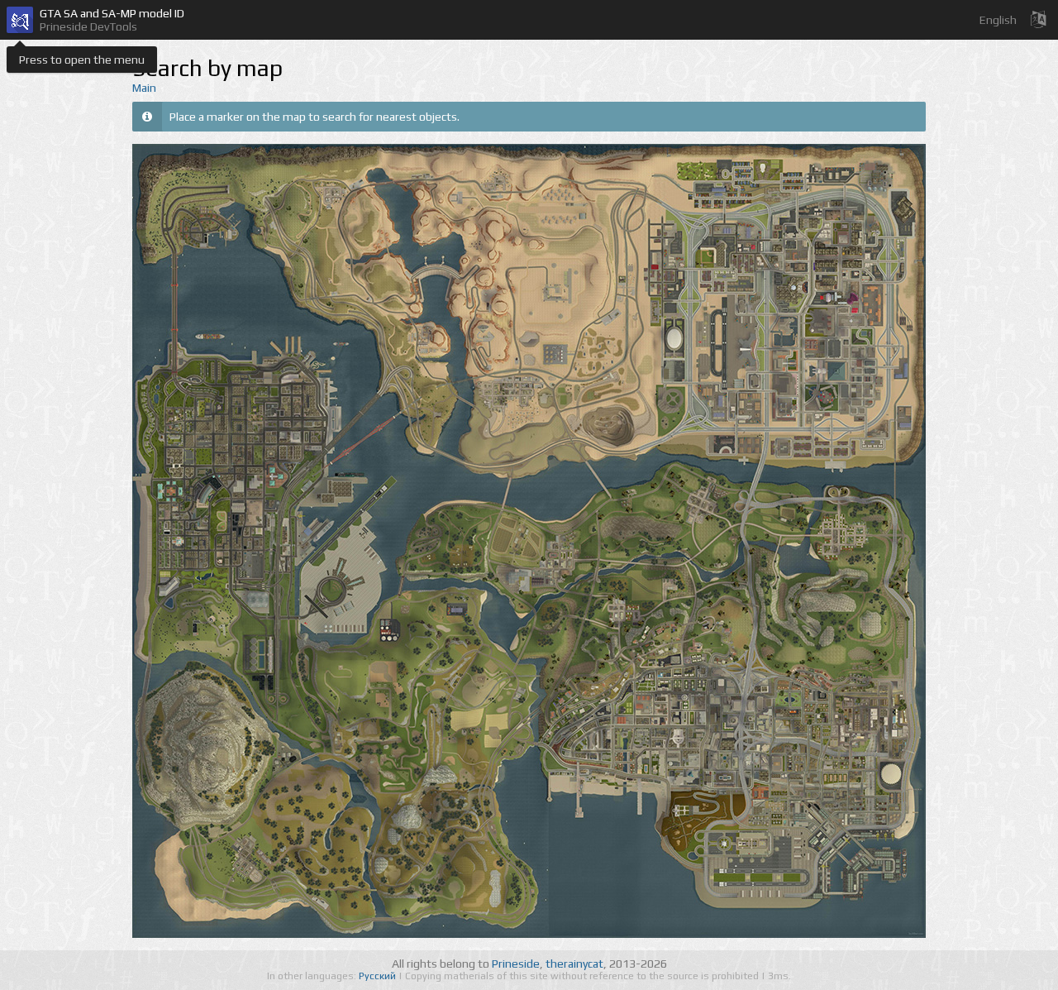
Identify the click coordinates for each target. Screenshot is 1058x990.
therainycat (574, 963)
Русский (378, 976)
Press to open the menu (82, 59)
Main (144, 87)
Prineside (516, 963)
